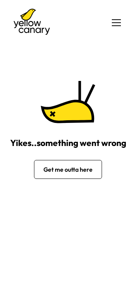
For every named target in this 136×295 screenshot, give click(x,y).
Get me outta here (68, 169)
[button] (114, 23)
